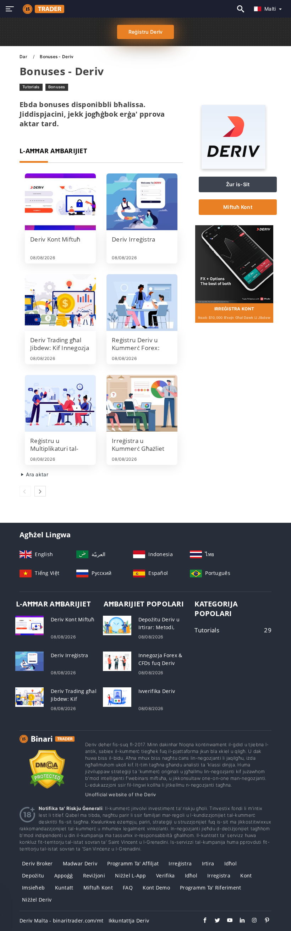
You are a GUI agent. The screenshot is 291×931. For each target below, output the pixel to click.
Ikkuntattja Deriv (129, 920)
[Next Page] (40, 491)
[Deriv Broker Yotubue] (226, 921)
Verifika (165, 875)
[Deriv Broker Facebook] (201, 921)
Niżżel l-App (130, 875)
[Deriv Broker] (47, 745)
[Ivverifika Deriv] (117, 696)
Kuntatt (64, 887)
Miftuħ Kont (237, 207)
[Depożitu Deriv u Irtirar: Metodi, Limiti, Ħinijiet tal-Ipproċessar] (117, 624)
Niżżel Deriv (36, 899)
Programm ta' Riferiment (210, 887)
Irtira (208, 863)
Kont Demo (156, 887)
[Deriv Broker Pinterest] (263, 921)
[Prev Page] (25, 491)
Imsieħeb (33, 887)
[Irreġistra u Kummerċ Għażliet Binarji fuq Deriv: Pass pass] (141, 403)
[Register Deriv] (234, 263)
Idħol (230, 863)
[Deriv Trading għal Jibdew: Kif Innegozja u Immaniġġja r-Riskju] (60, 302)
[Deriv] (233, 167)
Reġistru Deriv (145, 32)
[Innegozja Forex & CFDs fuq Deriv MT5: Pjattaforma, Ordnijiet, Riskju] (117, 660)
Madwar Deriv (80, 863)
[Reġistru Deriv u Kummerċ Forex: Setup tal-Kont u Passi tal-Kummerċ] (141, 302)
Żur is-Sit (238, 184)
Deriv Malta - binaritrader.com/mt (61, 920)
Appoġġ (63, 875)
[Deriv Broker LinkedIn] (238, 921)
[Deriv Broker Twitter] (214, 921)
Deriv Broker (37, 863)
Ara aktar (36, 474)
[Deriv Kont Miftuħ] (60, 201)
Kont (246, 875)
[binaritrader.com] (41, 9)
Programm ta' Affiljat (133, 863)
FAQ (128, 887)
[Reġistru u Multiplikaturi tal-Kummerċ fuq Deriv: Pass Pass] (60, 403)
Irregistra (218, 875)
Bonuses (56, 86)
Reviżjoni (94, 875)
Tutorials (31, 86)
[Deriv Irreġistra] (141, 201)
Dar (24, 56)
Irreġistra (180, 863)
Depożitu (33, 875)
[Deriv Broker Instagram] (251, 921)
